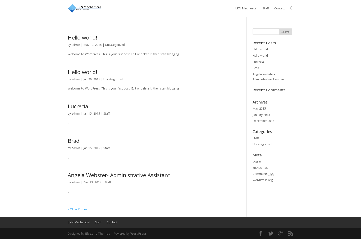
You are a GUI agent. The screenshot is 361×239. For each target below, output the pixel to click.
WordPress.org (263, 180)
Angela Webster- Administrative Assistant (119, 175)
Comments (263, 174)
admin (76, 45)
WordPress (138, 233)
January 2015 (261, 115)
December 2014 (263, 121)
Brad (73, 140)
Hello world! (82, 37)
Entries (260, 168)
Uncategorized (115, 45)
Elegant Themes (97, 233)
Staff (266, 8)
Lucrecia (78, 106)
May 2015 (259, 108)
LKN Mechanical (246, 8)
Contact (279, 8)
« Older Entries (77, 209)
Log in (257, 161)
